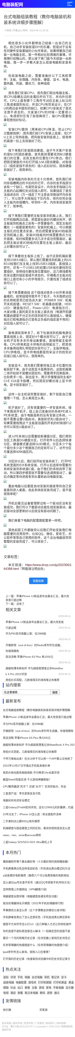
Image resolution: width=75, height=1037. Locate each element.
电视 (6, 992)
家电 (48, 987)
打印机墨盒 (60, 982)
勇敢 (27, 987)
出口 (20, 987)
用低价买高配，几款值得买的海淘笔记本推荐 (32, 679)
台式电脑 (37, 977)
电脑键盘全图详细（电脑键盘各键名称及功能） (31, 896)
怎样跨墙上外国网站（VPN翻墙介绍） (26, 889)
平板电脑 (58, 987)
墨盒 (71, 982)
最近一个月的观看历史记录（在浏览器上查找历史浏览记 (36, 938)
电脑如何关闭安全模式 (16, 800)
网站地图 (61, 1023)
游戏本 (32, 982)
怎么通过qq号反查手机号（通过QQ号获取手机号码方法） (37, 882)
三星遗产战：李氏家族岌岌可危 (22, 793)
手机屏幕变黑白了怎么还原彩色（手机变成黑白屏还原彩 (36, 917)
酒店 (13, 992)
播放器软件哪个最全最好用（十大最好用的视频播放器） (36, 861)
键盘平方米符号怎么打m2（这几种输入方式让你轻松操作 (37, 924)
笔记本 (55, 977)
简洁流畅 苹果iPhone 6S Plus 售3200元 (29, 656)
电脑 (27, 977)
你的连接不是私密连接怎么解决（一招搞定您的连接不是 (36, 931)
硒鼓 (6, 987)
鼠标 (6, 977)
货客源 (43, 1009)
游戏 (41, 987)
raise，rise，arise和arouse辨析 (22, 835)
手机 (20, 977)
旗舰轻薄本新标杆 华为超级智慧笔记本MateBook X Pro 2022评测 (34, 669)
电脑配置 (21, 982)
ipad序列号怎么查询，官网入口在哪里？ (27, 951)
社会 (13, 987)
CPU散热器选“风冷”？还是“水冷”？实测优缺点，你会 (34, 786)
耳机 (47, 977)
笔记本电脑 (31, 992)
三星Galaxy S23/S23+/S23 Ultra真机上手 (27, 842)
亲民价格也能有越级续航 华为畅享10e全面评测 (31, 772)
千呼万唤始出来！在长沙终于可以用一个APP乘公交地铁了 (38, 758)
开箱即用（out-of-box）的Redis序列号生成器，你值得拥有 (34, 646)
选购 (49, 992)
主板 (34, 987)
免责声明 (28, 1023)
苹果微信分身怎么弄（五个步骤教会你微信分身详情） (35, 910)
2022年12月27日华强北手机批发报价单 (26, 765)
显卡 (64, 977)
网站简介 (50, 1023)
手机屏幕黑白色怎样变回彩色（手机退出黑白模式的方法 (36, 868)
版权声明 (17, 1023)
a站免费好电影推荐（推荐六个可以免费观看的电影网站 (36, 875)
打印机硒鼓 (45, 982)
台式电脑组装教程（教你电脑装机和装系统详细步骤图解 (36, 710)
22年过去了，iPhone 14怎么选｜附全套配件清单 (32, 814)
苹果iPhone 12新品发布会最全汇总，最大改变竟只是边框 (35, 622)
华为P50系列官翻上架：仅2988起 (26, 633)
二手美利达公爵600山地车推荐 (21, 821)
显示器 (70, 987)
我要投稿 (38, 580)
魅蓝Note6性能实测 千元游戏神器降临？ (27, 779)
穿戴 (20, 992)
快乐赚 (7, 1009)
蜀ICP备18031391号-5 (22, 1026)
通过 (56, 992)
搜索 (55, 692)
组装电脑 (8, 982)
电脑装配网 (12, 4)
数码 (42, 992)
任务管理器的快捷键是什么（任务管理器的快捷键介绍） (36, 944)
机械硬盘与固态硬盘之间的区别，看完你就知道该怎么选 (36, 828)
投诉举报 (6, 1023)
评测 (13, 977)
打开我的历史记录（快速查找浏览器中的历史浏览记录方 (36, 958)
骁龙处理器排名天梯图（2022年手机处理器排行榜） (34, 903)
